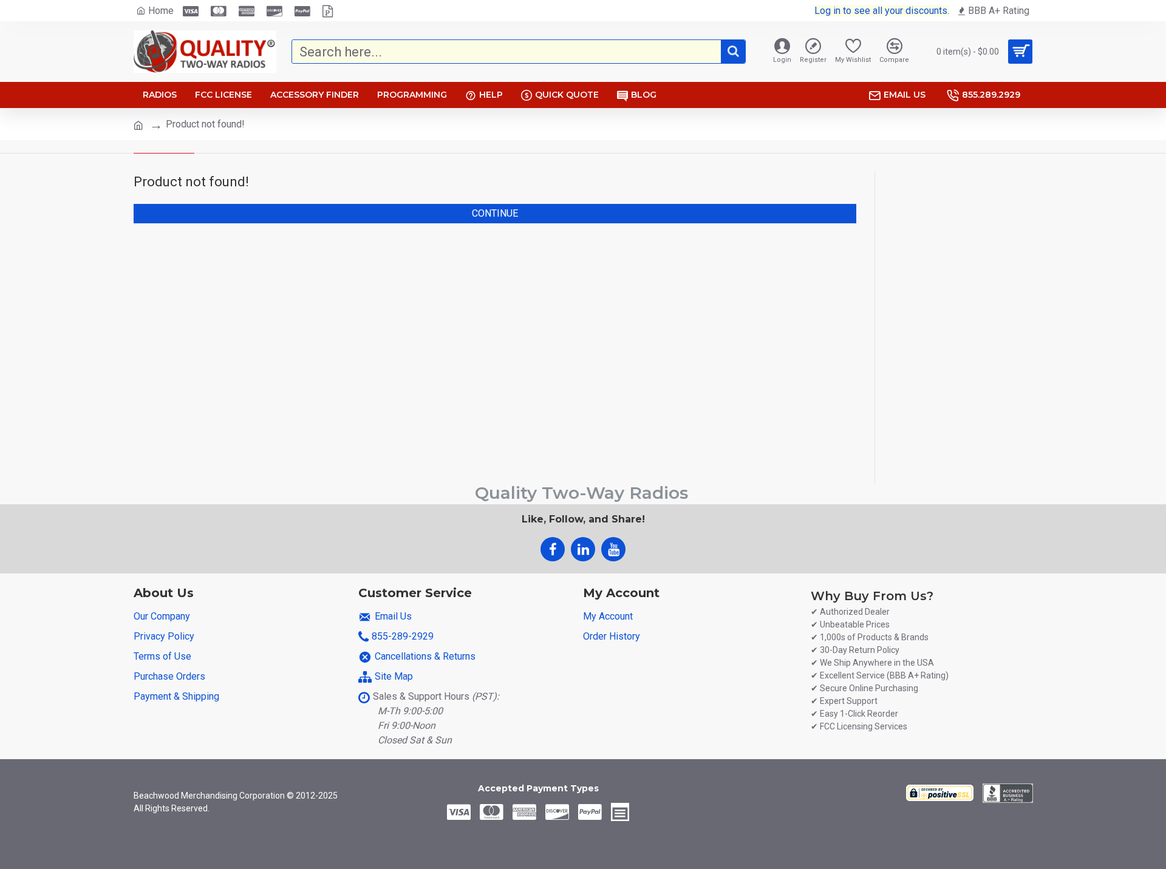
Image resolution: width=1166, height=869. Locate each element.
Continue (495, 213)
